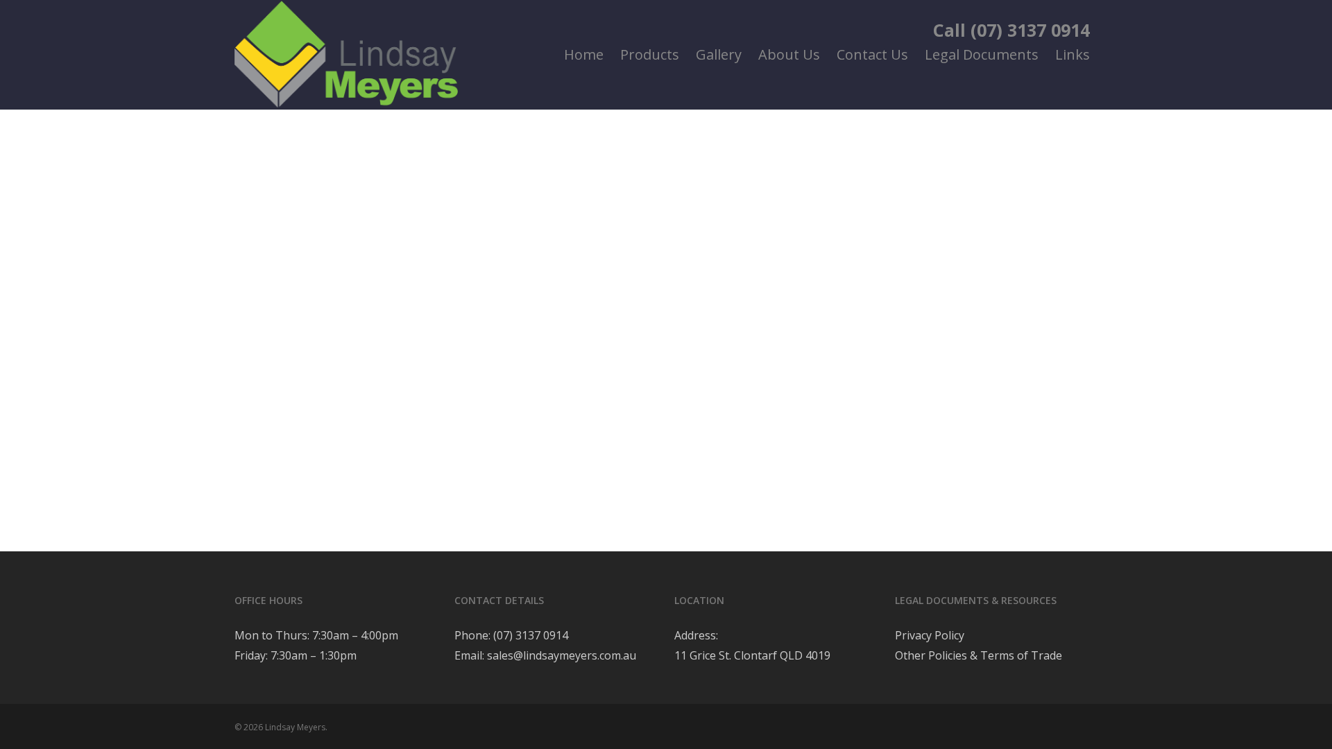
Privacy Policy (929, 635)
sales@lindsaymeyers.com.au (561, 655)
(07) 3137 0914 (529, 635)
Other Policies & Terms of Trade (978, 655)
